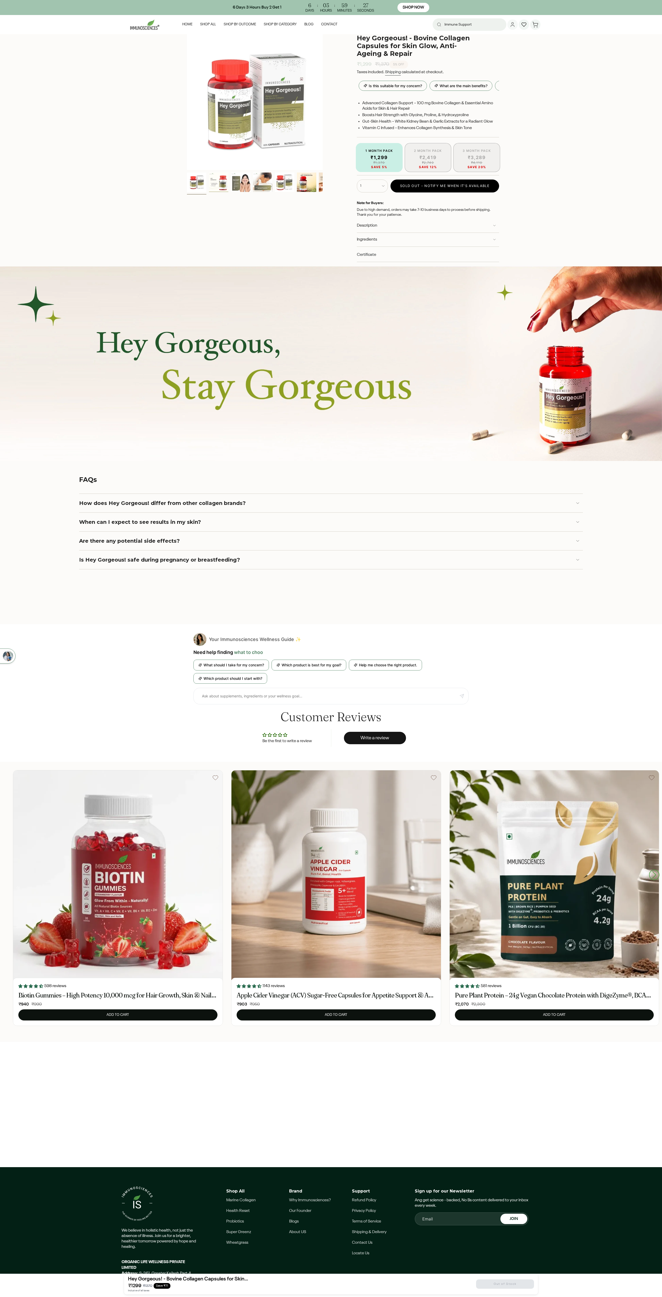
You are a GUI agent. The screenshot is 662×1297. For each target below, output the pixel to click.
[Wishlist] (524, 24)
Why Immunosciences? (310, 1200)
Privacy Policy (364, 1211)
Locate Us (360, 1253)
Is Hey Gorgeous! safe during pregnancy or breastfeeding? (159, 560)
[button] (240, 25)
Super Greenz (238, 1232)
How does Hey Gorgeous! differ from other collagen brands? (162, 503)
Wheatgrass (237, 1243)
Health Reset (238, 1211)
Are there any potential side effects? (129, 541)
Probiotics (235, 1221)
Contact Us (362, 1243)
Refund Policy (364, 1200)
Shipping (393, 72)
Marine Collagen (241, 1200)
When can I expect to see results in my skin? (140, 522)
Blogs (294, 1221)
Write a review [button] (374, 738)
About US (297, 1232)
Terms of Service (366, 1221)
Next (654, 875)
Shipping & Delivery (369, 1232)
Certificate (366, 255)
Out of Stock (505, 1284)
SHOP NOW (413, 7)
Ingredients (367, 239)
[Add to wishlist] (215, 777)
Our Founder (300, 1211)
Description (367, 225)
